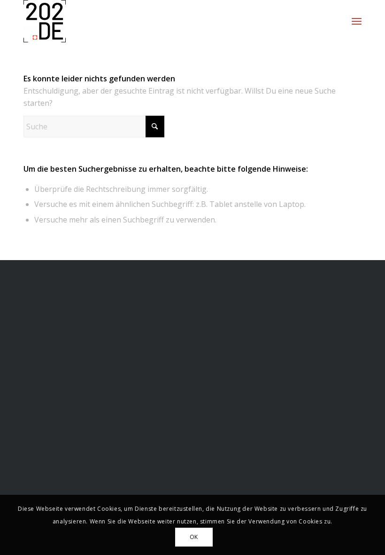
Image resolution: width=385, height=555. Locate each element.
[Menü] (357, 21)
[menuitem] (357, 21)
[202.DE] (44, 21)
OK (194, 537)
